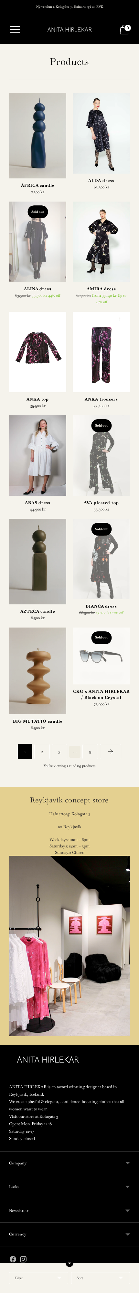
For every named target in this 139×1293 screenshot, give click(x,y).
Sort (80, 1278)
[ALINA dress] (37, 242)
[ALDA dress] (101, 133)
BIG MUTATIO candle (37, 721)
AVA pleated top (101, 502)
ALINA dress (38, 289)
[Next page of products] (110, 751)
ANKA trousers (101, 399)
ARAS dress (38, 502)
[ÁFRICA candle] (37, 135)
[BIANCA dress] (101, 559)
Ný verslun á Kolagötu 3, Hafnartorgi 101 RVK (69, 7)
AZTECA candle (37, 611)
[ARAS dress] (37, 455)
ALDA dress (101, 180)
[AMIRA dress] (101, 242)
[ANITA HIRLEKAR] (69, 29)
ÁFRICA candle (37, 185)
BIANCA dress (101, 606)
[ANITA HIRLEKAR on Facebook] (13, 1260)
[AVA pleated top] (101, 455)
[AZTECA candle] (37, 561)
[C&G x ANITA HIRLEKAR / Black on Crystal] (101, 656)
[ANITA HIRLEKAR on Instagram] (23, 1260)
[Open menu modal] (15, 30)
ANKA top (38, 399)
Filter (19, 1278)
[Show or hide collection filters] (69, 1263)
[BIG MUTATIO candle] (37, 671)
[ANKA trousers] (101, 352)
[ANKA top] (37, 352)
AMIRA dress (101, 289)
